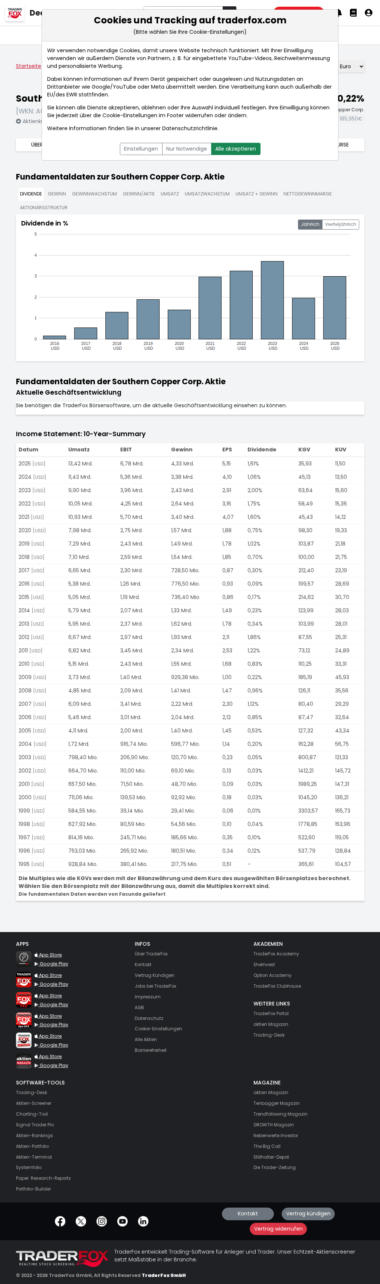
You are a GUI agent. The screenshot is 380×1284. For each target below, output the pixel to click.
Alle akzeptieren (235, 148)
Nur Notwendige (186, 148)
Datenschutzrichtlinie (189, 128)
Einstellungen (141, 148)
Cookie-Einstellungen (129, 115)
